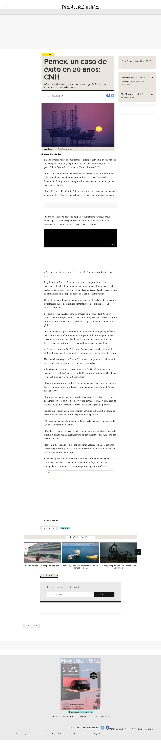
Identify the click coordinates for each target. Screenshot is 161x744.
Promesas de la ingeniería (80, 712)
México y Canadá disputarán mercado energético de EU (80, 567)
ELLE (74, 734)
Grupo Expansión (100, 734)
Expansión (14, 734)
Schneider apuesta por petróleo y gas (42, 566)
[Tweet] (112, 95)
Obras (85, 734)
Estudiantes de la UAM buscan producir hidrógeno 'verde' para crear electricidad (137, 81)
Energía (47, 54)
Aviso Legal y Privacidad (63, 716)
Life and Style (40, 734)
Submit (104, 594)
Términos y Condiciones (87, 716)
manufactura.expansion (107, 728)
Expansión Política (59, 734)
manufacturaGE (102, 728)
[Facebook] (108, 95)
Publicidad (105, 716)
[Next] (138, 552)
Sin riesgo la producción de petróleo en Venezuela (118, 567)
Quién (27, 734)
